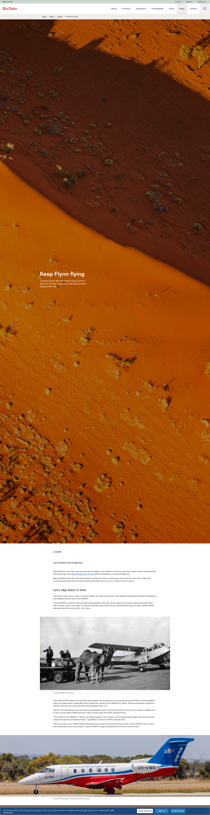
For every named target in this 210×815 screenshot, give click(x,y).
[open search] (205, 9)
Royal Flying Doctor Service (83, 574)
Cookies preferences (145, 811)
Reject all (162, 811)
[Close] (206, 811)
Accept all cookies (178, 811)
